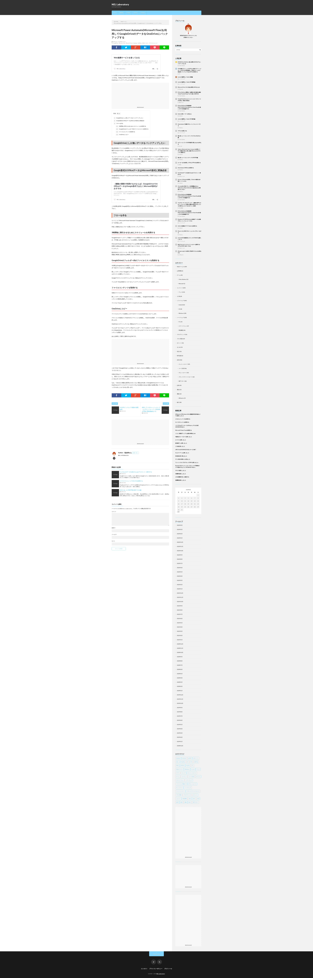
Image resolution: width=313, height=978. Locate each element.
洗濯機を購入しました (180, 480)
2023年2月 (180, 533)
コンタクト (144, 968)
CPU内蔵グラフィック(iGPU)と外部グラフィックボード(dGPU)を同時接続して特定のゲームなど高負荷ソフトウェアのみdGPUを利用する (189, 70)
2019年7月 (180, 716)
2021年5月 (180, 622)
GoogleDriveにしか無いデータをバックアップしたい (128, 118)
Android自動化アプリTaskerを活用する (187, 226)
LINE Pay (196, 762)
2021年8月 (180, 610)
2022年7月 (180, 563)
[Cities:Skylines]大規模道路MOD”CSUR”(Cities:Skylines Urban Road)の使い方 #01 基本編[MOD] (189, 107)
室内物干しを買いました (181, 443)
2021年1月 (180, 639)
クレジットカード (183, 364)
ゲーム (178, 275)
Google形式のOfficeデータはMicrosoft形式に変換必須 (129, 120)
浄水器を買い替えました (181, 456)
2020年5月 (180, 673)
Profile (128, 12)
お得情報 (179, 271)
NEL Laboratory (120, 4)
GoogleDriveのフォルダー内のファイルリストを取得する (132, 129)
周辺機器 (181, 207)
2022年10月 (180, 550)
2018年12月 (180, 745)
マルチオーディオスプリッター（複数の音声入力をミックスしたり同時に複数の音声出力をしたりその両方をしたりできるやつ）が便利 (189, 204)
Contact (143, 12)
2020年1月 (180, 690)
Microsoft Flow (122, 43)
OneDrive (140, 43)
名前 (113, 527)
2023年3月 (180, 529)
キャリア (183, 773)
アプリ (177, 773)
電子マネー (181, 102)
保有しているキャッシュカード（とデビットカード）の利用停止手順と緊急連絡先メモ (151, 409)
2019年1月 (180, 741)
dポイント (195, 758)
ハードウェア (182, 78)
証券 (178, 385)
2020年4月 (180, 678)
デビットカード (183, 372)
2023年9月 (180, 525)
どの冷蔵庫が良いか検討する (182, 477)
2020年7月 (180, 665)
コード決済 (181, 368)
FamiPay (183, 762)
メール (114, 534)
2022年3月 (180, 580)
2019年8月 (180, 711)
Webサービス (123, 41)
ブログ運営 (180, 338)
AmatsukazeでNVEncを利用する (186, 167)
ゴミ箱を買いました (180, 446)
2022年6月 (180, 567)
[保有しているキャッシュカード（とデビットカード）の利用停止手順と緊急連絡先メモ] (165, 410)
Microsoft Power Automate (131, 43)
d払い (177, 762)
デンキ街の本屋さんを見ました (182, 459)
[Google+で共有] (135, 47)
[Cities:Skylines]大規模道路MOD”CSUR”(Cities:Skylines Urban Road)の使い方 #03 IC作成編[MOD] (189, 196)
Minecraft (181, 89)
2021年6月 (180, 618)
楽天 (194, 798)
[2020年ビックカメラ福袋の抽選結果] (115, 410)
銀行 (178, 402)
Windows (181, 127)
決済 (178, 360)
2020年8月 (180, 661)
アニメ (180, 292)
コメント (114, 511)
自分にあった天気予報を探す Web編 (130, 490)
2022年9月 (180, 555)
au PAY (189, 758)
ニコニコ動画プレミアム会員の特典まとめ (185, 433)
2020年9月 (180, 656)
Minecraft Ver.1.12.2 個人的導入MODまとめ (189, 87)
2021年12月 (180, 593)
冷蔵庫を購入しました (180, 473)
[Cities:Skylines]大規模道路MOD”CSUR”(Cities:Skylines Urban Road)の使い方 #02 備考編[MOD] (189, 212)
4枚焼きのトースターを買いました (183, 436)
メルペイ (178, 798)
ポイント (179, 343)
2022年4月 (180, 576)
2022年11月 (180, 546)
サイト (113, 541)
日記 (178, 351)
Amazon (178, 758)
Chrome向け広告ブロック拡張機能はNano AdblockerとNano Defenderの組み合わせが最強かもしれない (189, 188)
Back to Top (156, 954)
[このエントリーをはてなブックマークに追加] (145, 47)
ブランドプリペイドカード (185, 377)
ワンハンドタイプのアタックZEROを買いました (186, 462)
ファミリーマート (180, 791)
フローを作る (118, 123)
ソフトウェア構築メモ (181, 784)
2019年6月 (180, 720)
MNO (177, 765)
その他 (178, 296)
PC (179, 73)
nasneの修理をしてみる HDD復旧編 (186, 119)
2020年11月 (180, 648)
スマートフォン (183, 326)
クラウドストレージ (153, 43)
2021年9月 (180, 605)
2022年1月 (180, 589)
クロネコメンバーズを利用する (182, 419)
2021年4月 (180, 627)
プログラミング (181, 334)
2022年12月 (180, 542)
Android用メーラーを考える (184, 114)
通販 (178, 394)
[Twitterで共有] (126, 47)
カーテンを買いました (180, 440)
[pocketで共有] (154, 47)
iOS (179, 309)
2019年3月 (180, 733)
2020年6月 (180, 669)
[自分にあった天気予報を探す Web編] (115, 492)
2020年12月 (180, 644)
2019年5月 (180, 724)
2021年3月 (180, 631)
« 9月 (178, 512)
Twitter (135, 12)
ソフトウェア (182, 132)
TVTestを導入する (182, 130)
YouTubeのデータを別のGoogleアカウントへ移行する (136, 472)
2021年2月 (180, 635)
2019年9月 (180, 707)
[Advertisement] (140, 94)
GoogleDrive (115, 43)
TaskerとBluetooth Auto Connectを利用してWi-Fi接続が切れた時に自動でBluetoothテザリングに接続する (189, 151)
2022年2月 (180, 584)
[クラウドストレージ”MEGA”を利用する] (115, 483)
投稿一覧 (135, 452)
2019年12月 (180, 695)
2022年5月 (180, 572)
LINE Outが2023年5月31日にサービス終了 (185, 449)
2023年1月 (180, 538)
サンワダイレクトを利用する (182, 422)
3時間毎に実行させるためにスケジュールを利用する (131, 126)
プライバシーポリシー (155, 968)
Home (114, 12)
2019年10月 (180, 703)
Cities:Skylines (182, 65)
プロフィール (168, 968)
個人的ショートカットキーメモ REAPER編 (188, 157)
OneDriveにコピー (122, 134)
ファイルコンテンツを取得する (125, 131)
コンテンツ (180, 288)
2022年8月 (180, 559)
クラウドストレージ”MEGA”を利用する (131, 481)
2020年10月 (180, 652)
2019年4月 (180, 728)
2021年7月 (180, 614)
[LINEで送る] (164, 47)
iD (187, 762)
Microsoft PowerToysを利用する (183, 430)
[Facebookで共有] (116, 47)
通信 (180, 164)
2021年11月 (180, 597)
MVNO (182, 765)
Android (180, 115)
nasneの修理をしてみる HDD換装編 (186, 82)
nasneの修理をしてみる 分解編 (185, 77)
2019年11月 (180, 699)
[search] (200, 50)
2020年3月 (180, 682)
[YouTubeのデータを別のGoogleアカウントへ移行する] (115, 474)
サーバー (198, 776)
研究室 (121, 12)
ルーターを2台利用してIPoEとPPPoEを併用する (189, 162)
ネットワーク (179, 787)
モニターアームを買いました (182, 452)
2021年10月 (180, 601)
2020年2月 (180, 686)
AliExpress (181, 254)
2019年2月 (180, 737)
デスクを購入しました (180, 470)
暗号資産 (179, 355)
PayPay (188, 765)
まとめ (180, 146)
